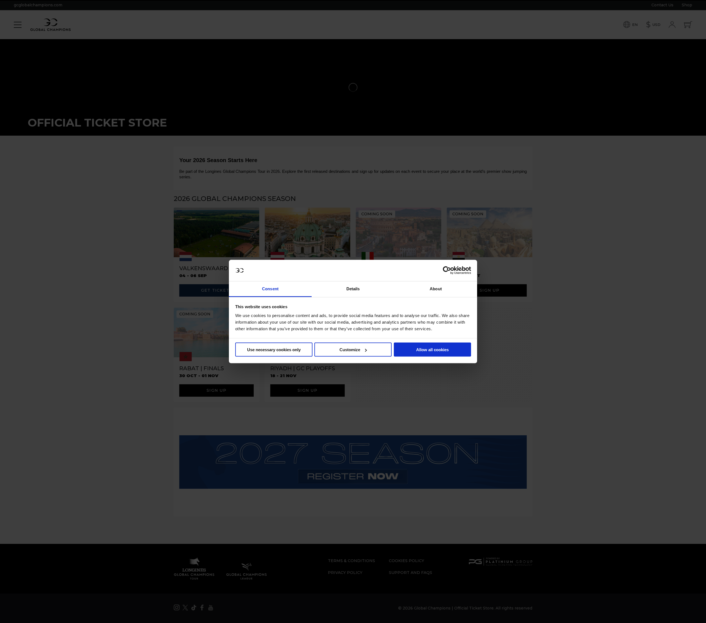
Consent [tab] (270, 288)
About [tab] (436, 288)
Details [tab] (353, 288)
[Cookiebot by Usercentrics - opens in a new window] (447, 270)
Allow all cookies (432, 349)
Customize (349, 349)
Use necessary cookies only (274, 349)
